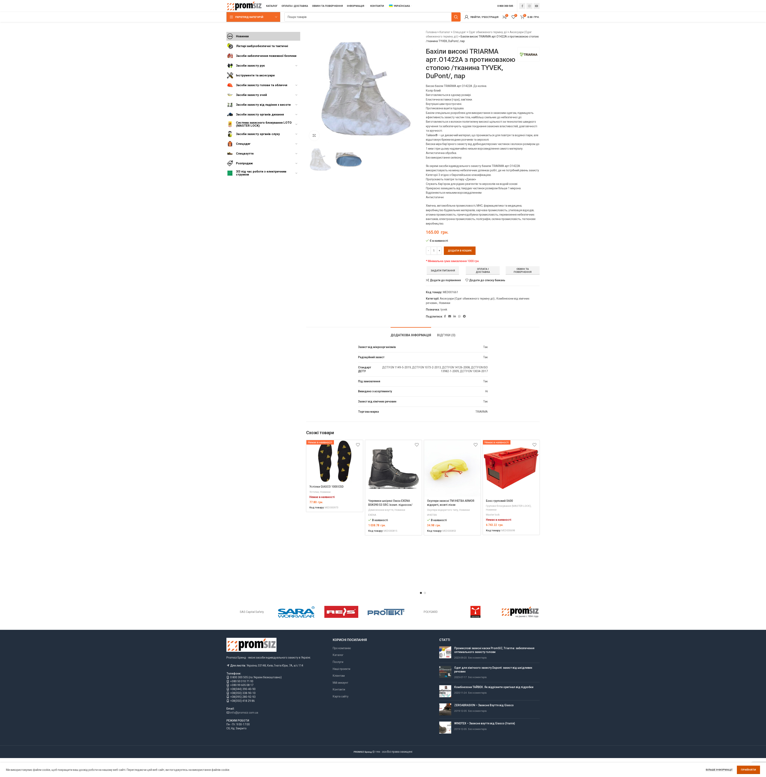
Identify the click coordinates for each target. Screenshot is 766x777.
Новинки (444, 303)
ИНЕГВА (432, 514)
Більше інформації (719, 769)
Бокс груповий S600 (499, 500)
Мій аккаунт (340, 682)
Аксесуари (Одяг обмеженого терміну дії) (467, 298)
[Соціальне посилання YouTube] (537, 6)
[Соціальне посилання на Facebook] (522, 6)
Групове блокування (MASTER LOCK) (508, 505)
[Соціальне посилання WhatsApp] (459, 316)
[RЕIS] (341, 612)
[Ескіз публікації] (445, 653)
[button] (421, 593)
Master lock (493, 514)
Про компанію (342, 648)
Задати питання (443, 270)
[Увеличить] (314, 136)
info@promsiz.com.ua (244, 712)
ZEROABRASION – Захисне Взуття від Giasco (484, 705)
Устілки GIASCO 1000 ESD (326, 486)
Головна (431, 32)
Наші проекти (341, 669)
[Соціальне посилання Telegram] (464, 316)
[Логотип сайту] (244, 5)
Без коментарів (477, 657)
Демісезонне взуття (380, 509)
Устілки (314, 491)
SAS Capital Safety (252, 611)
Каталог (444, 32)
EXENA (372, 514)
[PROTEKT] (386, 612)
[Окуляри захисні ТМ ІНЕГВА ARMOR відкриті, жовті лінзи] (452, 468)
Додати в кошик (460, 250)
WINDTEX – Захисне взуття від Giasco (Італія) (484, 723)
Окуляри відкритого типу (442, 509)
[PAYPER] (475, 612)
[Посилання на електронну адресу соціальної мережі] (449, 316)
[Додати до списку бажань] (358, 444)
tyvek (443, 309)
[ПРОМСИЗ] (520, 612)
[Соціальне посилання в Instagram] (529, 6)
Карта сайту (340, 696)
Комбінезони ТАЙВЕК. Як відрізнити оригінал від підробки (493, 687)
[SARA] (296, 612)
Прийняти (748, 769)
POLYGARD (431, 611)
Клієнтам (339, 675)
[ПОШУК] (456, 17)
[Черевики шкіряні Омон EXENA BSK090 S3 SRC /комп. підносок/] (393, 468)
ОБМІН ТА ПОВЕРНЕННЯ (523, 270)
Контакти (339, 689)
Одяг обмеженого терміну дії (488, 32)
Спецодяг (459, 32)
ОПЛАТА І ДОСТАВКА (483, 270)
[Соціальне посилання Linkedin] (454, 316)
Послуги (338, 662)
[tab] (411, 333)
